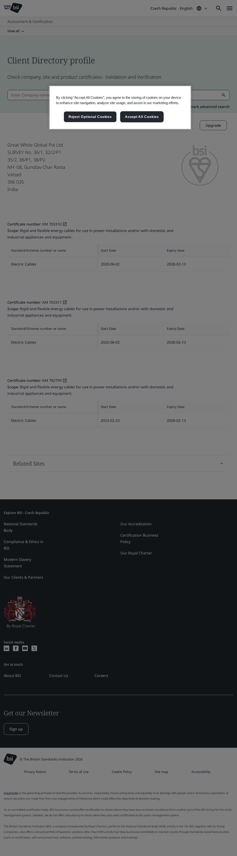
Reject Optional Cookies (90, 117)
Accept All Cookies (142, 117)
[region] (120, 108)
